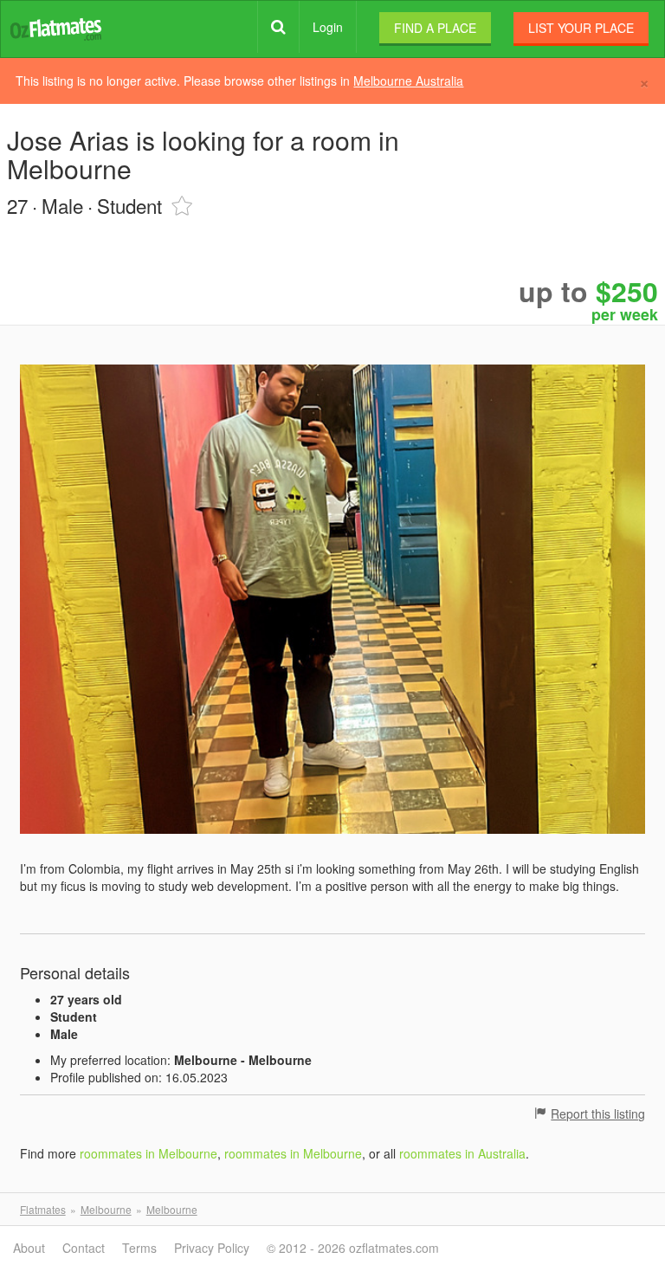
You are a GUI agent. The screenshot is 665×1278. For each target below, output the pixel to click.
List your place (581, 27)
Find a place (435, 27)
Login (328, 27)
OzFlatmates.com (55, 28)
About (29, 1247)
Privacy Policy (211, 1247)
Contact (83, 1247)
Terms (139, 1247)
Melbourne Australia (408, 80)
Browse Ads (278, 27)
